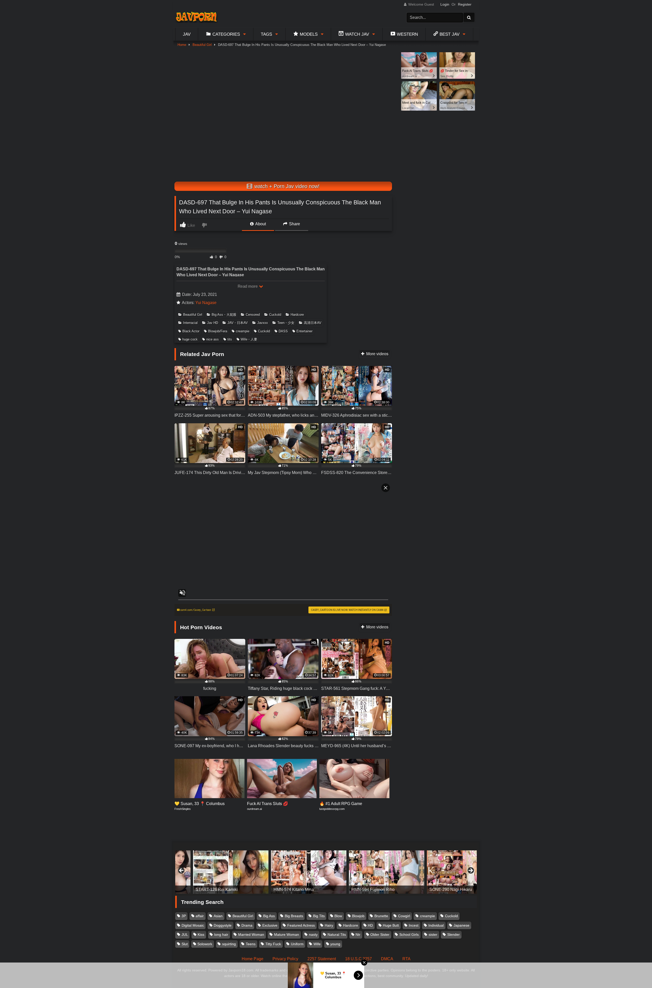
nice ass (212, 339)
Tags (266, 34)
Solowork (204, 944)
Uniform (297, 944)
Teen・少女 (285, 323)
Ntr (358, 934)
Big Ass (269, 916)
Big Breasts (294, 916)
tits (229, 339)
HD (370, 925)
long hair (221, 934)
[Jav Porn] (196, 17)
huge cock (190, 339)
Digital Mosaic (193, 925)
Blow (338, 916)
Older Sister (379, 934)
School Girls (409, 934)
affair (200, 916)
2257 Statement (321, 959)
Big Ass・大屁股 (224, 315)
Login (444, 4)
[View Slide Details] (213, 872)
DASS (283, 331)
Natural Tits (337, 934)
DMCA (387, 959)
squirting (229, 944)
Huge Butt (391, 925)
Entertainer (304, 331)
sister (433, 934)
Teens (250, 944)
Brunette (381, 916)
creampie (242, 331)
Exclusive (269, 925)
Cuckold (275, 315)
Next (470, 871)
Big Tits (319, 916)
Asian (218, 916)
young (335, 944)
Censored (253, 315)
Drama (246, 925)
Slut (185, 944)
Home (182, 45)
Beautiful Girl (202, 45)
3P (184, 916)
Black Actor (190, 331)
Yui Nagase (205, 302)
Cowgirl (404, 916)
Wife (317, 944)
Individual (436, 925)
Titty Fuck (273, 944)
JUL (185, 934)
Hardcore (297, 315)
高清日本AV (312, 323)
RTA (406, 959)
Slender (453, 934)
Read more (248, 286)
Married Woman (251, 934)
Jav (187, 34)
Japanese (461, 925)
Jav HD (212, 323)
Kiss (201, 934)
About (260, 224)
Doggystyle (223, 925)
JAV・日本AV (237, 323)
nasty (313, 934)
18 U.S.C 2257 (358, 959)
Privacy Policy (285, 959)
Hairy (329, 925)
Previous (181, 871)
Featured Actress (301, 925)
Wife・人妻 (249, 339)
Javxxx (262, 323)
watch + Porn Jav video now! (286, 186)
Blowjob (358, 916)
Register (464, 4)
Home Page (252, 959)
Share (294, 224)
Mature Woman (286, 934)
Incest (413, 925)
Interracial (190, 323)
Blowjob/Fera (217, 331)
